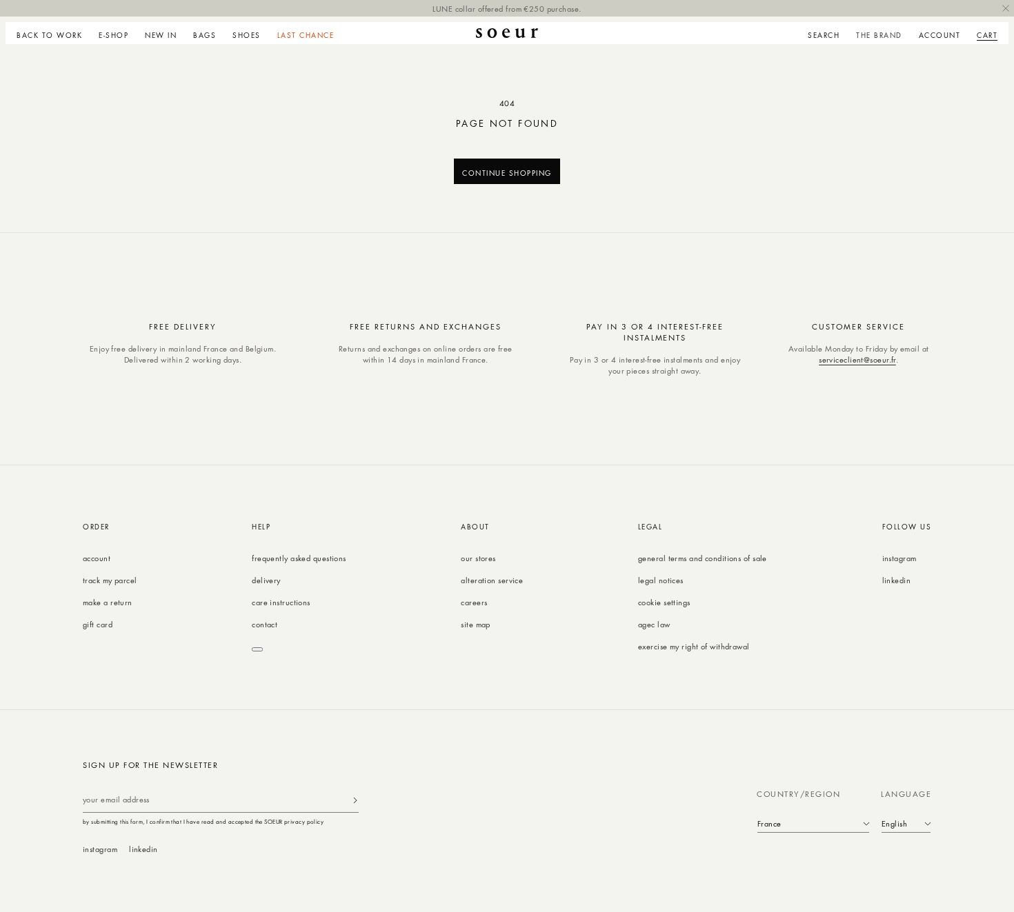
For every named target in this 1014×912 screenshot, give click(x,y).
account (96, 558)
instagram (899, 558)
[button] (113, 33)
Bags (204, 35)
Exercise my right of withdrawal (694, 646)
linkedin (896, 580)
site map (475, 624)
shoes (246, 35)
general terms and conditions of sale (702, 558)
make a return (107, 602)
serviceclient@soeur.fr (857, 359)
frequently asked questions (299, 558)
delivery (266, 580)
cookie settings (664, 602)
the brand (879, 35)
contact (264, 624)
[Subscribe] (355, 800)
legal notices (661, 580)
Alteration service (492, 580)
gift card (97, 624)
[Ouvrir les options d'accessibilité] (257, 649)
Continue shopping (507, 173)
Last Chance (306, 35)
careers (474, 602)
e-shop (113, 35)
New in (161, 35)
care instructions (281, 602)
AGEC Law (654, 624)
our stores (478, 558)
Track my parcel (110, 580)
